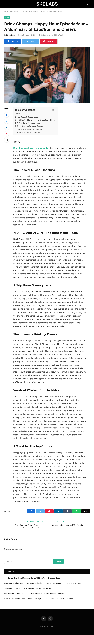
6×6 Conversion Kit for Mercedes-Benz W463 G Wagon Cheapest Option (32, 578)
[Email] (6, 139)
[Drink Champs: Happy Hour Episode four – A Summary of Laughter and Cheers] (47, 75)
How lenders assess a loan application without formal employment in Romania (34, 593)
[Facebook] (6, 114)
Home (6, 11)
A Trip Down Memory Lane (28, 123)
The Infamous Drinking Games (30, 126)
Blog (7, 18)
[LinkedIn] (6, 127)
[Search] (87, 4)
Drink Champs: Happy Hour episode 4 (31, 148)
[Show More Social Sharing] (59, 41)
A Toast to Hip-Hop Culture (28, 132)
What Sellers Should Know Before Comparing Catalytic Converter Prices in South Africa (38, 599)
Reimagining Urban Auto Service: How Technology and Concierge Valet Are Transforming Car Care (42, 583)
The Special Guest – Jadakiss (29, 117)
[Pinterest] (6, 133)
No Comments (45, 35)
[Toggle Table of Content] (52, 110)
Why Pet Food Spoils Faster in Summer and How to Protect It (27, 588)
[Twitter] (6, 121)
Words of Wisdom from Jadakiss (30, 129)
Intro (18, 114)
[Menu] (7, 4)
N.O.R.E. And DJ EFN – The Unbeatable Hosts (36, 120)
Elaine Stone (10, 35)
